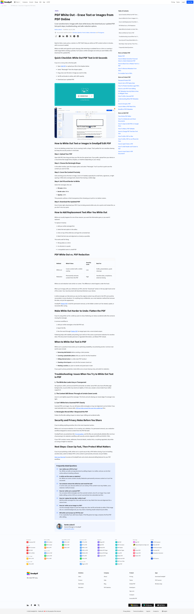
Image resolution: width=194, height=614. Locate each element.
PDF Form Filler (121, 561)
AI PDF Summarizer (157, 547)
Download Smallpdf (160, 576)
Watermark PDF (121, 558)
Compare (131, 595)
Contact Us (156, 611)
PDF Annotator (121, 545)
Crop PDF (120, 553)
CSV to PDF (84, 558)
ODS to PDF (66, 545)
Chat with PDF (156, 545)
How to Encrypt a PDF (124, 104)
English (165, 611)
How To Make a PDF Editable (126, 129)
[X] (39, 605)
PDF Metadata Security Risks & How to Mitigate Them (128, 92)
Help (105, 580)
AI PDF (48, 2)
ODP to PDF (66, 547)
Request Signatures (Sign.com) (142, 545)
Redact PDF (121, 56)
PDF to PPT (49, 547)
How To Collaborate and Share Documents (127, 120)
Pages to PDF (85, 564)
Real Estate (81, 584)
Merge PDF (102, 542)
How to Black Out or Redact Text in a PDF (128, 65)
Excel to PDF (49, 556)
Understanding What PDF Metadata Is (128, 100)
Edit (40, 2)
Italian (87, 32)
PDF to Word (49, 542)
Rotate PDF (102, 547)
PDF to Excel (49, 545)
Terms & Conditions (138, 611)
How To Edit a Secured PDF (126, 96)
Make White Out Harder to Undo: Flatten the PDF (129, 29)
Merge (36, 2)
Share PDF (120, 564)
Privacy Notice (126, 611)
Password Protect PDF (124, 80)
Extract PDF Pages (104, 553)
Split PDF (102, 545)
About (105, 576)
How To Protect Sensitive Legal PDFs (128, 86)
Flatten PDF (138, 556)
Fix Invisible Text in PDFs (125, 73)
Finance (80, 580)
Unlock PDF (137, 550)
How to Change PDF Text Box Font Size (128, 132)
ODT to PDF (66, 542)
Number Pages (121, 550)
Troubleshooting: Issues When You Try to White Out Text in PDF (129, 36)
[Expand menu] (92, 96)
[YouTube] (35, 605)
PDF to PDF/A (32, 553)
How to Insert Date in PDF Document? (125, 153)
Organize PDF (103, 556)
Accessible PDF (133, 598)
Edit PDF (119, 542)
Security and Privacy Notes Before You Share (129, 40)
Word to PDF (49, 553)
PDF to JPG (31, 558)
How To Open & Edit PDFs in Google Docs (128, 125)
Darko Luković (58, 29)
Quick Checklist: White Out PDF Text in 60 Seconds (129, 14)
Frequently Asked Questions (126, 47)
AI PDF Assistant (156, 542)
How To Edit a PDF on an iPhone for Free (128, 140)
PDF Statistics (107, 587)
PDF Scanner (156, 558)
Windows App (158, 584)
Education (80, 587)
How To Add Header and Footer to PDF (128, 148)
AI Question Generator (158, 553)
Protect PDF (138, 553)
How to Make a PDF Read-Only (127, 106)
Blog (105, 584)
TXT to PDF (84, 542)
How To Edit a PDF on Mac (125, 136)
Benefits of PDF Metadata (125, 109)
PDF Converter (32, 547)
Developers (132, 587)
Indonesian (93, 32)
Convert (31, 2)
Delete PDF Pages (104, 550)
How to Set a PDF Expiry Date (126, 83)
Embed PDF (132, 584)
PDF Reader (120, 547)
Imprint (148, 611)
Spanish (79, 32)
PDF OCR (31, 550)
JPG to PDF (31, 564)
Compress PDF (32, 542)
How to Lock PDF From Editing (127, 89)
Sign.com (131, 591)
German (75, 32)
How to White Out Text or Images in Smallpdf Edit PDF (129, 18)
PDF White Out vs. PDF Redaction (127, 25)
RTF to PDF (84, 545)
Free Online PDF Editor (124, 116)
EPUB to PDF (85, 553)
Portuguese (101, 32)
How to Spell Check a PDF (125, 144)
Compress (25, 2)
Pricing (131, 576)
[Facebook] (31, 605)
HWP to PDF (84, 547)
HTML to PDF (85, 550)
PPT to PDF (49, 558)
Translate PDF (156, 550)
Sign (44, 2)
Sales (79, 576)
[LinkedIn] (28, 605)
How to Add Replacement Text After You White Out (129, 22)
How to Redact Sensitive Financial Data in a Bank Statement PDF (128, 60)
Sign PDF (137, 542)
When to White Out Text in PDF (126, 33)
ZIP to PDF (84, 556)
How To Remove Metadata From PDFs (127, 70)
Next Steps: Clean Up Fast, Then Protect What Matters (129, 44)
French (84, 32)
